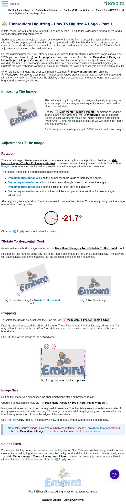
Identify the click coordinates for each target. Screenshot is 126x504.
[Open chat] (114, 474)
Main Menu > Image (32, 431)
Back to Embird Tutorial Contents (63, 499)
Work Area (11, 74)
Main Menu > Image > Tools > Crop (88, 320)
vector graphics (44, 57)
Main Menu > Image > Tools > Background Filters (36, 456)
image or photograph (84, 71)
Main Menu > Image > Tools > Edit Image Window (75, 402)
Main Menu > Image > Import (76, 112)
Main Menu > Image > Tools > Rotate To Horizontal (86, 248)
